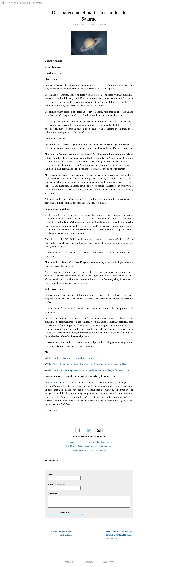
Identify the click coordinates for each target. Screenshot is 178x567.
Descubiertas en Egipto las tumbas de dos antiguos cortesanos (89, 446)
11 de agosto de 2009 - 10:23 (84, 24)
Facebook (79, 430)
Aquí (55, 410)
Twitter (89, 430)
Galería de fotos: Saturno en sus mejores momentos (71, 358)
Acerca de (69, 562)
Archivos (89, 562)
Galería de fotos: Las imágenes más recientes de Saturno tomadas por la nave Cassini (88, 370)
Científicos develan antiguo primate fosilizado (89, 450)
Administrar (108, 562)
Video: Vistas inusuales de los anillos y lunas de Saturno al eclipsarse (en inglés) (86, 364)
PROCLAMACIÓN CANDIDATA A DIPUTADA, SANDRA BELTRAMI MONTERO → (119, 535)
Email (99, 430)
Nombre (51, 474)
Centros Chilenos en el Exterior (25, 3)
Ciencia (102, 24)
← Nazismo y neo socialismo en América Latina (60, 533)
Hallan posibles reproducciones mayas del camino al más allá (89, 442)
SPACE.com (51, 382)
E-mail (57, 484)
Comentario (53, 494)
